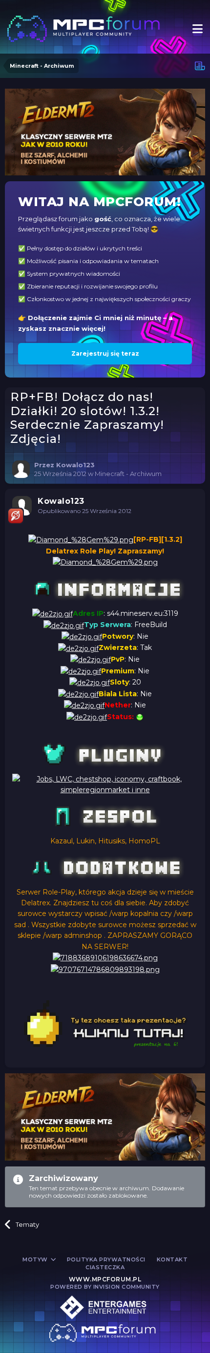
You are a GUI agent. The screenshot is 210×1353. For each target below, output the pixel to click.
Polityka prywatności (106, 1259)
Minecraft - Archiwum (128, 473)
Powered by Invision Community (105, 1286)
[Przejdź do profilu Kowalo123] (21, 469)
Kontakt (172, 1259)
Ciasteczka (105, 1267)
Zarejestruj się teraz (105, 353)
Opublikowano (84, 511)
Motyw (35, 1259)
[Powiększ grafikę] (80, 539)
